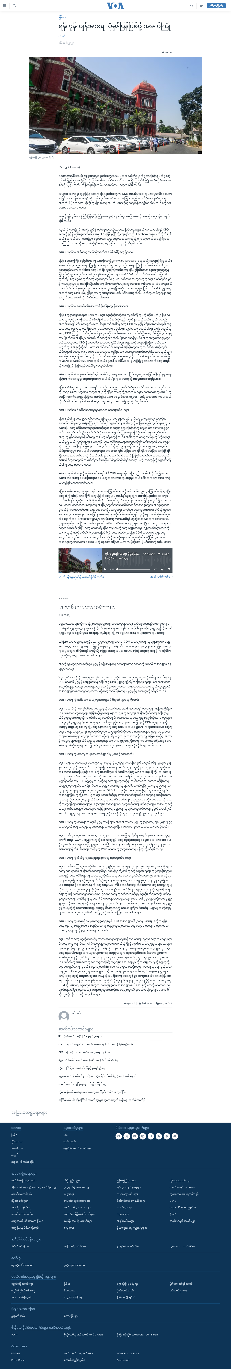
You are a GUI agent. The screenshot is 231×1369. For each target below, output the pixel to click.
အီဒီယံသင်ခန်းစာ (20, 1246)
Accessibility (123, 1360)
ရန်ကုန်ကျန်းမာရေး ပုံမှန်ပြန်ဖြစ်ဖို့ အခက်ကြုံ (130, 553)
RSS (65, 1134)
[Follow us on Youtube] (135, 1136)
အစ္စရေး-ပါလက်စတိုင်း (22, 1161)
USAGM (15, 1353)
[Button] (167, 52)
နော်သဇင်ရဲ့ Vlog (178, 1290)
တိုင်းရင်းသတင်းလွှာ (180, 1180)
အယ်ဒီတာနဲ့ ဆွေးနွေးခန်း (24, 1180)
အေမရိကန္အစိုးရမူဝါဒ (74, 1360)
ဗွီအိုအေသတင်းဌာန (118, 558)
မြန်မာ (62, 17)
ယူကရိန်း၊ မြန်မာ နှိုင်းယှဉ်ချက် (79, 1214)
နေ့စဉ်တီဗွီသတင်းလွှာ (22, 1283)
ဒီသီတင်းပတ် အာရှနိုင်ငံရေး (131, 1200)
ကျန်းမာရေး (123, 1214)
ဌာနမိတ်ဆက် (18, 1316)
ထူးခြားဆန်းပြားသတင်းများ (78, 1221)
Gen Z (173, 1200)
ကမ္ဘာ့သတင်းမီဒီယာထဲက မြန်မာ (27, 1221)
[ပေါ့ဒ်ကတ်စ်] (167, 1136)
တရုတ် (14, 1155)
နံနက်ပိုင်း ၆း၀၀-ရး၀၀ (22, 1265)
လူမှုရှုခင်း (69, 1227)
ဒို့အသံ (173, 1214)
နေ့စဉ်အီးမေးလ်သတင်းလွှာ (77, 1148)
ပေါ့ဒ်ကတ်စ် (69, 1141)
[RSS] (159, 1136)
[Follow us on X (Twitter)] (126, 1136)
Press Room (18, 1360)
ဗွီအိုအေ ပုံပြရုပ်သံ (126, 1297)
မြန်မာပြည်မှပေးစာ (126, 1180)
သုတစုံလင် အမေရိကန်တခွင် (184, 1194)
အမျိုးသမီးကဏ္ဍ (125, 1221)
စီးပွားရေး (69, 1194)
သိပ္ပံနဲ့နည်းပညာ (72, 1180)
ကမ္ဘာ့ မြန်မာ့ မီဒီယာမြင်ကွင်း (25, 1227)
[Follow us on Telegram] (151, 1136)
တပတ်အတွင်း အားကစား (77, 1200)
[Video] (202, 6)
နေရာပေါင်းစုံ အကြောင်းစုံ (183, 1207)
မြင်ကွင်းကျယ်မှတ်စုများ (129, 1187)
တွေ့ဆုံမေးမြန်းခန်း (73, 1297)
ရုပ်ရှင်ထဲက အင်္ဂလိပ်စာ (128, 1246)
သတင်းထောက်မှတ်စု (22, 1214)
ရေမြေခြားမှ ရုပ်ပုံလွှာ (127, 1283)
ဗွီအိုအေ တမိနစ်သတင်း (181, 1283)
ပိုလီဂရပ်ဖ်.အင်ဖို (125, 1290)
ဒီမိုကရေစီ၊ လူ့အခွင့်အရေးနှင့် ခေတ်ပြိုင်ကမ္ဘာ (34, 1187)
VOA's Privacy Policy (128, 1353)
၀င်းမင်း (62, 36)
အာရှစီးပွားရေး (124, 1207)
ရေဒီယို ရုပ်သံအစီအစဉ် (23, 1290)
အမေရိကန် (17, 1148)
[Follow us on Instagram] (143, 1136)
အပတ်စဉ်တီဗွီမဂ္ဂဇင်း (21, 1297)
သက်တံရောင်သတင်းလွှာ (182, 1221)
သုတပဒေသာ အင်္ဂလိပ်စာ (182, 1246)
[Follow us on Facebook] (119, 1136)
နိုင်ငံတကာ (16, 1141)
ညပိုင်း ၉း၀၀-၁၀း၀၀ (74, 1265)
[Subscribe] (175, 1136)
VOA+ (14, 1334)
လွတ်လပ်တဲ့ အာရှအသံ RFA (78, 1353)
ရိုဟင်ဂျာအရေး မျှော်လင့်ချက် (132, 1227)
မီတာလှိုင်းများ (71, 1316)
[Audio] (191, 6)
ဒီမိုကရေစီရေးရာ (20, 1200)
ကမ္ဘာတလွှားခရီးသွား (127, 1194)
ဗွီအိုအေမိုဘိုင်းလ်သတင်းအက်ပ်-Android (137, 1334)
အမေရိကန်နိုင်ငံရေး (21, 1207)
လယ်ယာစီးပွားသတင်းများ (77, 1207)
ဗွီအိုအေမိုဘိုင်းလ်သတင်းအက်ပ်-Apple (83, 1334)
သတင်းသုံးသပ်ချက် (21, 1194)
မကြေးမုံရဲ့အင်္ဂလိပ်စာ (75, 1246)
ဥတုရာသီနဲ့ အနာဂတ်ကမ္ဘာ (77, 1187)
